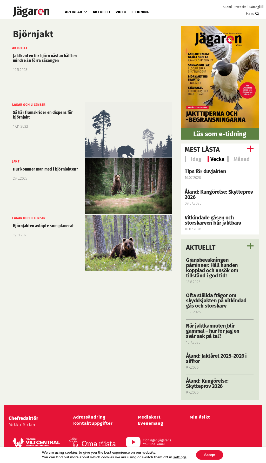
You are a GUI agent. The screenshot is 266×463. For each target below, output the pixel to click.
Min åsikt (200, 417)
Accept (209, 454)
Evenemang (150, 423)
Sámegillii (256, 7)
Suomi (227, 7)
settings (180, 457)
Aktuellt (101, 12)
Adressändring (89, 417)
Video (121, 12)
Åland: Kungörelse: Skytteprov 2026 (219, 194)
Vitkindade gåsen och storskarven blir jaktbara (213, 220)
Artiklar (73, 12)
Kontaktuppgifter (93, 423)
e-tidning (140, 12)
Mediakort (149, 417)
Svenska (241, 7)
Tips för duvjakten (205, 171)
